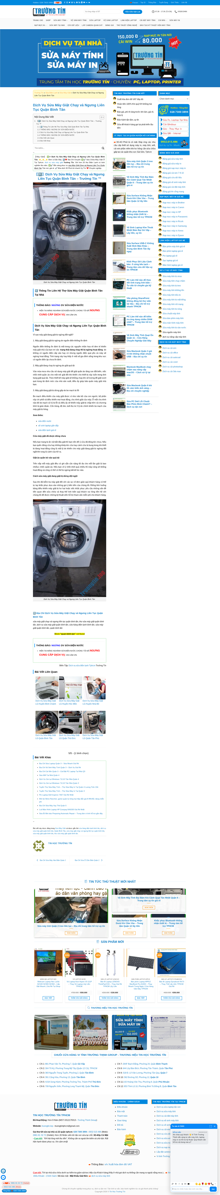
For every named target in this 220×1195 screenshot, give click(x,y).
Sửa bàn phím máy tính (173, 318)
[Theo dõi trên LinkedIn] (81, 2)
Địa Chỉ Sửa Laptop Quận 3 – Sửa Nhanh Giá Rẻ (59, 763)
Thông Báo (152, 2)
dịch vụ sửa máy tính (100, 1176)
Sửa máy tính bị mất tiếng (174, 300)
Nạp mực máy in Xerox (173, 231)
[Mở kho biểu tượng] (215, 1184)
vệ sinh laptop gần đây (48, 426)
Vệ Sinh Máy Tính (78, 20)
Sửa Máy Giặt (65, 93)
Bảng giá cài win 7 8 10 (173, 173)
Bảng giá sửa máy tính (173, 159)
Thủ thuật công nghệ (127, 25)
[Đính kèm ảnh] (172, 1184)
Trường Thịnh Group (87, 1120)
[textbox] (190, 1189)
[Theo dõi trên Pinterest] (77, 2)
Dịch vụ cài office (170, 353)
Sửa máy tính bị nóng (172, 309)
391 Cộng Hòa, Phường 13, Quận (65, 1077)
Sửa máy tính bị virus (172, 276)
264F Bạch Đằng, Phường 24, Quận (145, 1064)
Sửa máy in (174, 20)
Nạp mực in (39, 25)
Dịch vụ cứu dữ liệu (165, 1134)
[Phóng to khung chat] (211, 1126)
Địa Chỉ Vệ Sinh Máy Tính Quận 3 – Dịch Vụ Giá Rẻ (60, 767)
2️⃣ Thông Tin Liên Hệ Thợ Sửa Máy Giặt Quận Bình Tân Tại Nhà (64, 127)
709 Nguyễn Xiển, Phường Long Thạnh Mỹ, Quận (72, 1086)
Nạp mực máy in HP (172, 212)
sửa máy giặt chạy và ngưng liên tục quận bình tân (85, 831)
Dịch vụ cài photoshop (173, 367)
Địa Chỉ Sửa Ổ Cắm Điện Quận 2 (87, 860)
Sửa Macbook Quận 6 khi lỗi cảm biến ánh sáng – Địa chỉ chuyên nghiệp (139, 388)
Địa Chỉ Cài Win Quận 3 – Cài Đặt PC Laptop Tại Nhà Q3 (62, 771)
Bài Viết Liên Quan (47, 138)
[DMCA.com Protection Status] (130, 1140)
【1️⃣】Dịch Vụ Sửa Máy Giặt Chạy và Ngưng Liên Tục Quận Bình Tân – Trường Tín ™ (68, 122)
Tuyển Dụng (163, 2)
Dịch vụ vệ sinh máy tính (168, 1120)
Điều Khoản (38, 1176)
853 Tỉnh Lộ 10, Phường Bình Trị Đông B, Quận (150, 1086)
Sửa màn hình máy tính (173, 323)
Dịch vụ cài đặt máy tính (167, 1116)
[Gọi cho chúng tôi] (74, 2)
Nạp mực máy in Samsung (175, 226)
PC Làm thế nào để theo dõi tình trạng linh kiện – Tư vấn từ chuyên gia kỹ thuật (139, 284)
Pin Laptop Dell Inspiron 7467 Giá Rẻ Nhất (56, 795)
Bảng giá (109, 25)
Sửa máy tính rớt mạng (173, 304)
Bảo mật (121, 1111)
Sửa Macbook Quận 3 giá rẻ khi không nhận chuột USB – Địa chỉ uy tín (139, 354)
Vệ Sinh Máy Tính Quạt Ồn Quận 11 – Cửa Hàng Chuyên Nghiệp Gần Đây (140, 338)
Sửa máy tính (59, 20)
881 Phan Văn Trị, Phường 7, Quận (65, 1064)
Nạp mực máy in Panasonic (175, 217)
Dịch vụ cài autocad (171, 357)
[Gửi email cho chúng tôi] (72, 2)
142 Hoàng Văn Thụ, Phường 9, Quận (146, 1082)
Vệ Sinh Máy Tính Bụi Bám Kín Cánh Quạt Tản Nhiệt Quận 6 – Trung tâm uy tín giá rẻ (140, 181)
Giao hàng (122, 1120)
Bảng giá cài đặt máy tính (174, 187)
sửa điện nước (44, 421)
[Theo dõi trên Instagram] (67, 2)
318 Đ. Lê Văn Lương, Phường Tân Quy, (145, 1073)
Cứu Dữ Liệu (73, 25)
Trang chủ (38, 20)
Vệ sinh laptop (110, 20)
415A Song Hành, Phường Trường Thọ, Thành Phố (73, 1082)
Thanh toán (122, 1116)
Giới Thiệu (175, 2)
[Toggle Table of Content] (101, 117)
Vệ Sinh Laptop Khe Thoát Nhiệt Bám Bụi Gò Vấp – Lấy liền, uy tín (140, 230)
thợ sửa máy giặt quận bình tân (66, 833)
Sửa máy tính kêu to (172, 295)
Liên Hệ (184, 2)
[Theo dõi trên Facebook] (64, 2)
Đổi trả (120, 1125)
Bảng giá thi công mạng (173, 191)
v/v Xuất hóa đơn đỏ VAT (118, 1164)
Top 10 (142, 2)
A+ (185, 1184)
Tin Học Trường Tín (117, 1192)
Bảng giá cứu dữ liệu (172, 177)
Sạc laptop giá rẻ (170, 260)
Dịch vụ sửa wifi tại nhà (167, 1138)
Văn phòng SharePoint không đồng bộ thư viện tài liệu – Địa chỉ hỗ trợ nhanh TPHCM (139, 302)
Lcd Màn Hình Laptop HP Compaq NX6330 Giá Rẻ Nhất (61, 809)
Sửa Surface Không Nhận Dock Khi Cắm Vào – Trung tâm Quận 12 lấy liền (140, 198)
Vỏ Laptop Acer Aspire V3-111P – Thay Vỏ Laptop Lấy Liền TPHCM (79, 984)
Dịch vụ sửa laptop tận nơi (169, 1107)
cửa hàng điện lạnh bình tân (89, 828)
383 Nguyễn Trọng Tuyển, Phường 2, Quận (69, 1073)
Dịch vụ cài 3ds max (172, 371)
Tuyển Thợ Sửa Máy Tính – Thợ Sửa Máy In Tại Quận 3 (62, 791)
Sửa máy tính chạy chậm (174, 281)
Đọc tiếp (48, 998)
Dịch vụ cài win (169, 348)
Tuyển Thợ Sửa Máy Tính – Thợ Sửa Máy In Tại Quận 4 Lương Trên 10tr (68, 787)
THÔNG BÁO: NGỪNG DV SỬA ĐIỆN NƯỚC (57, 130)
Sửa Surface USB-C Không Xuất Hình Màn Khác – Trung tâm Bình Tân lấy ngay (140, 247)
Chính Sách (51, 1176)
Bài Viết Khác (45, 141)
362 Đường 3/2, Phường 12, (141, 1077)
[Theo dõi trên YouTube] (84, 2)
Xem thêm (71, 933)
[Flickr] (86, 2)
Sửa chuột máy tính (171, 313)
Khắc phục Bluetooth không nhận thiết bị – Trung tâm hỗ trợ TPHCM (139, 214)
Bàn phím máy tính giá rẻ (174, 246)
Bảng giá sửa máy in (172, 164)
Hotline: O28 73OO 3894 (43, 3)
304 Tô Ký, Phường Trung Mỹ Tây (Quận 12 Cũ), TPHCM (71, 1068)
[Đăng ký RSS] (79, 2)
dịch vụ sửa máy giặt (54, 162)
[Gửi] (103, 148)
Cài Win (161, 20)
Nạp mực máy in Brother (174, 203)
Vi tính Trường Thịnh (166, 1156)
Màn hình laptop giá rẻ (173, 265)
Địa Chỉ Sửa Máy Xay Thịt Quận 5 (52, 806)
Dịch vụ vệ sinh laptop (167, 1125)
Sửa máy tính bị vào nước (174, 327)
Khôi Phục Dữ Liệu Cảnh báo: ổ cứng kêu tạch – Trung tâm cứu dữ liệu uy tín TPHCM (139, 265)
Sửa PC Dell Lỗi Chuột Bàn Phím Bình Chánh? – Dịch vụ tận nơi (139, 404)
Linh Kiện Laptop (129, 20)
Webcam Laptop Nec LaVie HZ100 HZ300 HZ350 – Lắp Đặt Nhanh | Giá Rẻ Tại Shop (48, 984)
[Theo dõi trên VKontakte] (89, 2)
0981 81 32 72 (39, 1135)
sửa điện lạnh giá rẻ (47, 430)
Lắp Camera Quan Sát (92, 25)
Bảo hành (121, 1129)
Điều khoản (122, 1107)
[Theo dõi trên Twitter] (69, 2)
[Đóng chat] (215, 1126)
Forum (135, 3)
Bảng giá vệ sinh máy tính (174, 182)
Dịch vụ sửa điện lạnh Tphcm (82, 665)
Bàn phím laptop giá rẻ (173, 251)
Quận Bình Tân (60, 831)
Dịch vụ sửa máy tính (166, 1111)
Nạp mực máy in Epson (173, 235)
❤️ (209, 1184)
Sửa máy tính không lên (173, 290)
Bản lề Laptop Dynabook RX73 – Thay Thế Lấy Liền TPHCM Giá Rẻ (171, 984)
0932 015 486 (95, 1132)
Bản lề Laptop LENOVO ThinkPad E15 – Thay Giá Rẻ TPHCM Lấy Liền (110, 984)
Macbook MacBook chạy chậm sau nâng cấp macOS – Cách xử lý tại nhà (139, 371)
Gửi (213, 1189)
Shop (48, 20)
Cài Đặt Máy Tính (147, 20)
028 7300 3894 (80, 1132)
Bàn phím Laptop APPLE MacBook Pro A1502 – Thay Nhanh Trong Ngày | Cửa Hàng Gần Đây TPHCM (140, 985)
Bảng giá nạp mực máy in (174, 168)
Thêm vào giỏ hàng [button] (79, 998)
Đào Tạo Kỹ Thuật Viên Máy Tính (155, 25)
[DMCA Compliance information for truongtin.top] (130, 1152)
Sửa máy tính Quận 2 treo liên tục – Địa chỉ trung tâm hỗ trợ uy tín (140, 164)
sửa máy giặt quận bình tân (43, 833)
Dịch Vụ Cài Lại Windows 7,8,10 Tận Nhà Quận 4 (59, 779)
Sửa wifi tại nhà (57, 25)
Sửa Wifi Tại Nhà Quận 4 (49, 775)
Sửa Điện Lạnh (52, 93)
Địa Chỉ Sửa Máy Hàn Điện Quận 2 (52, 860)
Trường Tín (39, 93)
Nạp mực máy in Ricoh (173, 221)
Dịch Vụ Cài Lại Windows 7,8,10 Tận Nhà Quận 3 (59, 783)
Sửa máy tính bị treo (172, 286)
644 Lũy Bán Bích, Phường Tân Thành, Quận (148, 1068)
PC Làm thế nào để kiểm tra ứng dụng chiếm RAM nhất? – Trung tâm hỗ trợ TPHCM (139, 320)
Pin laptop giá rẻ (170, 256)
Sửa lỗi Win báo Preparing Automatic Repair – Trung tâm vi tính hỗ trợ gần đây (71, 813)
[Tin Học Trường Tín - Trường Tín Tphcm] (56, 11)
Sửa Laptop (95, 20)
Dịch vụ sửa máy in (165, 1143)
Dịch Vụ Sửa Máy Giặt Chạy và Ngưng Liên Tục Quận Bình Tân (64, 132)
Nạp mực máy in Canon (173, 207)
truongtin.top (47, 1126)
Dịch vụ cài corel (170, 362)
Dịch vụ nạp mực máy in (167, 1147)
